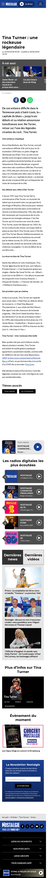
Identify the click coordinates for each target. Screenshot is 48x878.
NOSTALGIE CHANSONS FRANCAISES (24, 447)
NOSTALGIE (26, 475)
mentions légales (10, 797)
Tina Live (29, 364)
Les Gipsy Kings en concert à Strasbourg (21, 750)
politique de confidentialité (25, 797)
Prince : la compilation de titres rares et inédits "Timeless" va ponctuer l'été (23, 591)
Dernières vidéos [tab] (33, 557)
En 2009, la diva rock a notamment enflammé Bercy (21, 357)
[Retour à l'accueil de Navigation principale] (11, 4)
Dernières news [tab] (12, 557)
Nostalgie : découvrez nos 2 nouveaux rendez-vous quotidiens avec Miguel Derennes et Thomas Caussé (23, 622)
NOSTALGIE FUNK (26, 521)
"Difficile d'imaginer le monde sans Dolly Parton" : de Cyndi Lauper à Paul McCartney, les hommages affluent (22, 654)
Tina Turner (10, 696)
